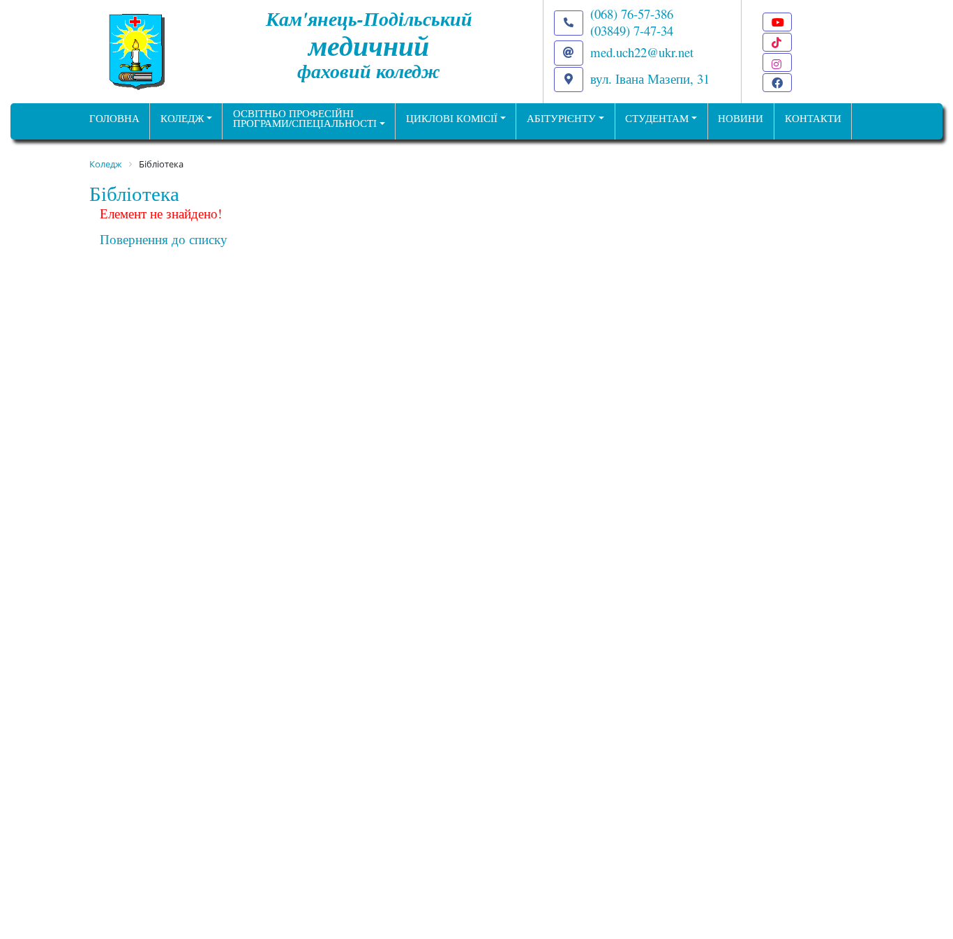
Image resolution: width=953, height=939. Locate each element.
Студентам (657, 118)
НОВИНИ (740, 118)
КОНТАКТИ (813, 118)
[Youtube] (777, 22)
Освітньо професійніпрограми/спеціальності (305, 118)
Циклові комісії (451, 118)
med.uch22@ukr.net (641, 52)
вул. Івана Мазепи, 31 (650, 78)
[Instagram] (777, 62)
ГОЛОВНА (114, 118)
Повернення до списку (163, 239)
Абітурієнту (561, 118)
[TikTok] (777, 42)
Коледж (182, 118)
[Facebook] (777, 82)
